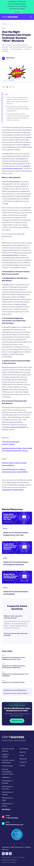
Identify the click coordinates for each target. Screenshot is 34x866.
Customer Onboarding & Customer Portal (7, 772)
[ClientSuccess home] (10, 17)
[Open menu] (31, 17)
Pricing (22, 755)
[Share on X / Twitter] (10, 87)
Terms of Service (18, 857)
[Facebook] (3, 853)
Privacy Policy (6, 857)
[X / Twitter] (6, 853)
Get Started (6, 809)
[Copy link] (13, 87)
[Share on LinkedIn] (7, 87)
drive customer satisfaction (15, 427)
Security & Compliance (9, 860)
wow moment (14, 181)
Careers (22, 765)
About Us (23, 752)
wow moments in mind (9, 255)
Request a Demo (17, 720)
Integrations (6, 777)
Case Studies (24, 749)
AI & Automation (7, 766)
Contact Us (23, 762)
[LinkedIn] (10, 853)
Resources (4, 23)
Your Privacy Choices (9, 862)
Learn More (17, 12)
